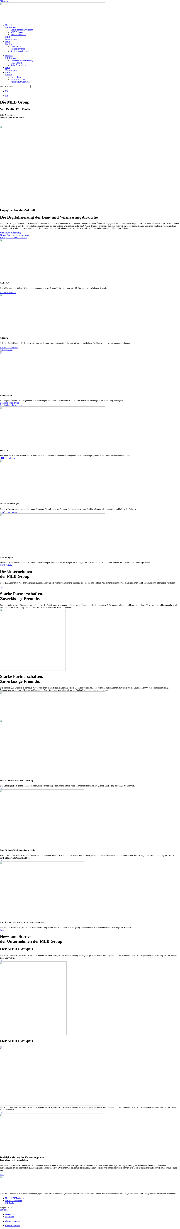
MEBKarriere (8, 43)
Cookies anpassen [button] (12, 1221)
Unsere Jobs (16, 46)
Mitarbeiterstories (18, 49)
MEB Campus (17, 32)
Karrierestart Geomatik (20, 51)
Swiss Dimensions (18, 34)
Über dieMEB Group (10, 26)
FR (6, 91)
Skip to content (6, 1)
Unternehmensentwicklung (22, 30)
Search (3, 86)
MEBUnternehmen (11, 38)
